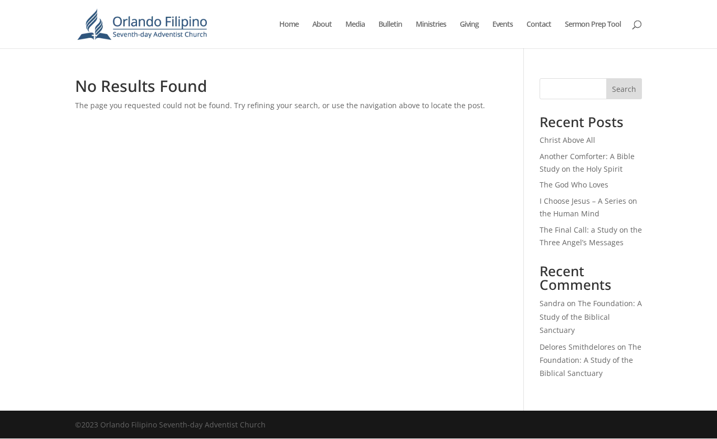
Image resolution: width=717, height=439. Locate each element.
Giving (469, 24)
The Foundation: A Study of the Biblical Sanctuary (591, 316)
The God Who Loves (574, 185)
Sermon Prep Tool (593, 24)
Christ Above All (567, 140)
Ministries (431, 24)
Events (502, 24)
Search (624, 89)
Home (289, 24)
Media (355, 24)
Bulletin (390, 24)
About (322, 24)
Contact (538, 24)
